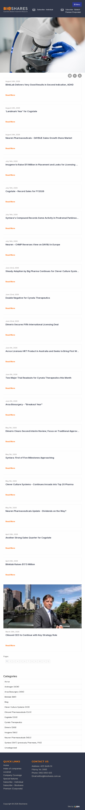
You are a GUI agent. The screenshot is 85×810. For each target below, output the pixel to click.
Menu (77, 4)
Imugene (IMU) (11, 732)
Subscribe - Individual (13, 782)
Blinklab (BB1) (10, 697)
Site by (71, 806)
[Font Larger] (80, 76)
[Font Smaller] (75, 76)
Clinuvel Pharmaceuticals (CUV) (18, 712)
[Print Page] (70, 76)
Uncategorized (11, 748)
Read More (10, 95)
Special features (10, 778)
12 (48, 661)
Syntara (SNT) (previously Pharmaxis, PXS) (23, 743)
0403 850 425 (45, 773)
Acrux (7, 682)
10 (40, 661)
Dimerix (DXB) (10, 727)
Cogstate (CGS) (11, 717)
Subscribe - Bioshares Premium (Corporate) (13, 787)
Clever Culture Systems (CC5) (17, 707)
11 (44, 661)
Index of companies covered (12, 770)
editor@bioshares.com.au (49, 776)
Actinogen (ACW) (12, 687)
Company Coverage (12, 775)
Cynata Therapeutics (13, 722)
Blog (6, 702)
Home (6, 765)
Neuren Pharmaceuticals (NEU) (18, 737)
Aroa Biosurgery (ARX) (14, 692)
